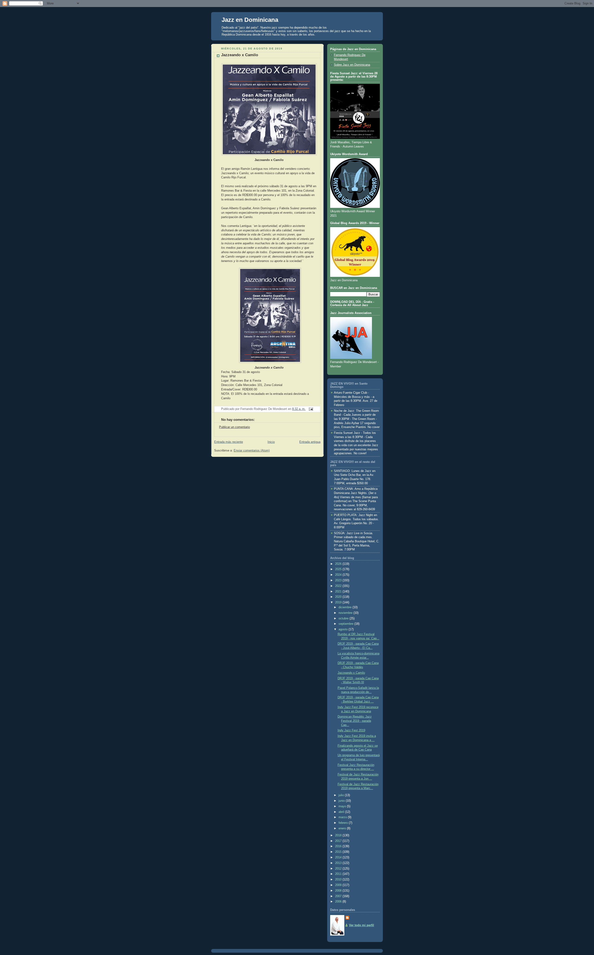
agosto (344, 629)
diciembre (345, 607)
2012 (338, 868)
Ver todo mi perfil (361, 925)
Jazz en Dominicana (250, 19)
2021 (338, 591)
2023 (338, 580)
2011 (338, 874)
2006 (338, 901)
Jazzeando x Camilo (239, 55)
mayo (343, 806)
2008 (338, 890)
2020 (338, 597)
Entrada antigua (309, 442)
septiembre (346, 623)
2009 (338, 885)
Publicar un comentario (234, 427)
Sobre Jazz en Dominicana (352, 64)
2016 (338, 846)
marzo (343, 817)
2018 (338, 835)
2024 (338, 574)
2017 (338, 841)
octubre (344, 618)
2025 (338, 569)
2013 (338, 863)
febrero (344, 822)
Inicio (271, 442)
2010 (338, 879)
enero (343, 828)
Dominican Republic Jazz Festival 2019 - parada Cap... (355, 720)
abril (342, 812)
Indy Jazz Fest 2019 (351, 730)
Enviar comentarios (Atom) (252, 450)
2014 (338, 857)
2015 (338, 852)
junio (342, 800)
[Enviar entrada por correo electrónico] (310, 409)
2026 (338, 564)
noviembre (346, 613)
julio (342, 795)
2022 (338, 586)
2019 (338, 602)
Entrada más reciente (228, 442)
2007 (338, 896)
